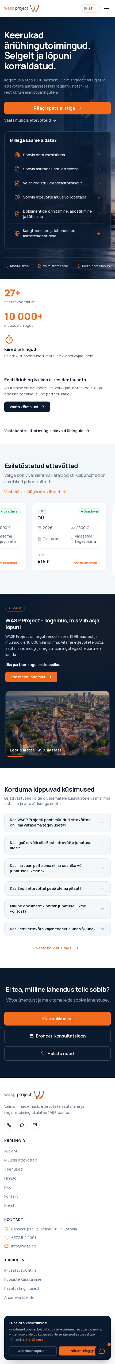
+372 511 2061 (23, 1237)
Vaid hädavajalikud (33, 1351)
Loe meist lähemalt (28, 676)
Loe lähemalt (35, 1339)
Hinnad (10, 1178)
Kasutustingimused (21, 1288)
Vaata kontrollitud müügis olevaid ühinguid (43, 430)
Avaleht (10, 1151)
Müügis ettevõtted (20, 1160)
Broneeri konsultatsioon (61, 1036)
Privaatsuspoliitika (20, 1270)
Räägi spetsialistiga (54, 108)
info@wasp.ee (23, 1246)
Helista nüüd (61, 1053)
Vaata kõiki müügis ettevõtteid (32, 491)
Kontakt (11, 1196)
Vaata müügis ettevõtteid (27, 120)
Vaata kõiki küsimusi (54, 947)
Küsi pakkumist (57, 1019)
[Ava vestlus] (102, 1351)
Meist (9, 1205)
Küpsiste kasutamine (22, 1279)
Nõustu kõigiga (83, 1351)
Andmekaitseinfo (19, 1297)
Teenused (13, 1169)
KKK (7, 1187)
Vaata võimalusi (24, 406)
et (91, 8)
